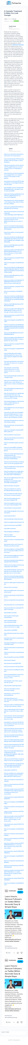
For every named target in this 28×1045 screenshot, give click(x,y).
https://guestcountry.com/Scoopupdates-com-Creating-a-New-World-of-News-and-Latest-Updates (14, 202)
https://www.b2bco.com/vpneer (11, 485)
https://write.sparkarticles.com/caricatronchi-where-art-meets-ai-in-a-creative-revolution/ (14, 363)
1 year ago (14, 19)
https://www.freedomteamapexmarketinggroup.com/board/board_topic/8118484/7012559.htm (14, 227)
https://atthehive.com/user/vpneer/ (12, 508)
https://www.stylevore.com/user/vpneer (13, 666)
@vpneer (17, 531)
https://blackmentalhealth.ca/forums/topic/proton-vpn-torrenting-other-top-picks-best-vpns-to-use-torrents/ (14, 571)
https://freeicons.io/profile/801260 (12, 663)
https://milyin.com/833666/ (10, 630)
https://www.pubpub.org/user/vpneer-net (14, 522)
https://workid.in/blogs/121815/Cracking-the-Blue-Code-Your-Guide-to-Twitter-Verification (14, 160)
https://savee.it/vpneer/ (9, 660)
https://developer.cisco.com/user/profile (13, 604)
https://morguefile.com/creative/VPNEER (14, 657)
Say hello (16, 21)
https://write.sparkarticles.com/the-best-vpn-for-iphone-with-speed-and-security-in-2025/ (14, 676)
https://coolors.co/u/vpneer (11, 587)
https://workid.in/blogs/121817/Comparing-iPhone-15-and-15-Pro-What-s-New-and (14, 711)
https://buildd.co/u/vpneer (10, 612)
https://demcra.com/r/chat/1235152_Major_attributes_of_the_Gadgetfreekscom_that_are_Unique (14, 183)
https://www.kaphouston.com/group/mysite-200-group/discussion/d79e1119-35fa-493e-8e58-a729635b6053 (14, 473)
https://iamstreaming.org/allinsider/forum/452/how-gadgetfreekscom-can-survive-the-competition (14, 195)
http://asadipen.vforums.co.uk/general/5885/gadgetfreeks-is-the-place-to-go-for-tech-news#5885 (14, 189)
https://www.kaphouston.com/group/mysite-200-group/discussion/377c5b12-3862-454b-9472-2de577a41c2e (14, 775)
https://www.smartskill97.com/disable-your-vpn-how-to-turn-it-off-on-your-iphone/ (13, 449)
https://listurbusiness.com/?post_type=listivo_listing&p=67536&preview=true (14, 700)
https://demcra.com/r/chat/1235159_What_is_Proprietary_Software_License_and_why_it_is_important (14, 724)
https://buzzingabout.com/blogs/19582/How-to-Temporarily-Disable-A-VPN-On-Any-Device (14, 550)
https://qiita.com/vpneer (10, 528)
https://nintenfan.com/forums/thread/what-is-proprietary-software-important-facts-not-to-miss (14, 717)
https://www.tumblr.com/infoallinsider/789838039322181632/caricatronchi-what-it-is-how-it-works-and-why (14, 282)
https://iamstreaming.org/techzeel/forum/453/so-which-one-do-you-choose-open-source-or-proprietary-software (14, 730)
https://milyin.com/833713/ (10, 770)
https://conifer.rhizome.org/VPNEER (12, 525)
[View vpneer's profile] (6, 149)
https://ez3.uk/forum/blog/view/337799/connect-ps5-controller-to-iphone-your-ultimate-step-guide (14, 746)
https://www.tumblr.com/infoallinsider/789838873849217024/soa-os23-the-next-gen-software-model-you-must (14, 310)
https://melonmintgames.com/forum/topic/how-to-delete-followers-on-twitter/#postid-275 (14, 403)
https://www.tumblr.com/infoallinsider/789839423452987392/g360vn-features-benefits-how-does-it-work (14, 339)
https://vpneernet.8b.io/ (10, 516)
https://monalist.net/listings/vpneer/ (12, 685)
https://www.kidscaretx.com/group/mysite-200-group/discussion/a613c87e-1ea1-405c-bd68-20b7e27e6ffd (14, 765)
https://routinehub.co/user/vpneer (12, 434)
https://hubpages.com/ (9, 531)
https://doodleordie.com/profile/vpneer (13, 519)
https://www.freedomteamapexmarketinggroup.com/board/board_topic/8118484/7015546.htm (14, 578)
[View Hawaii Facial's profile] (6, 27)
